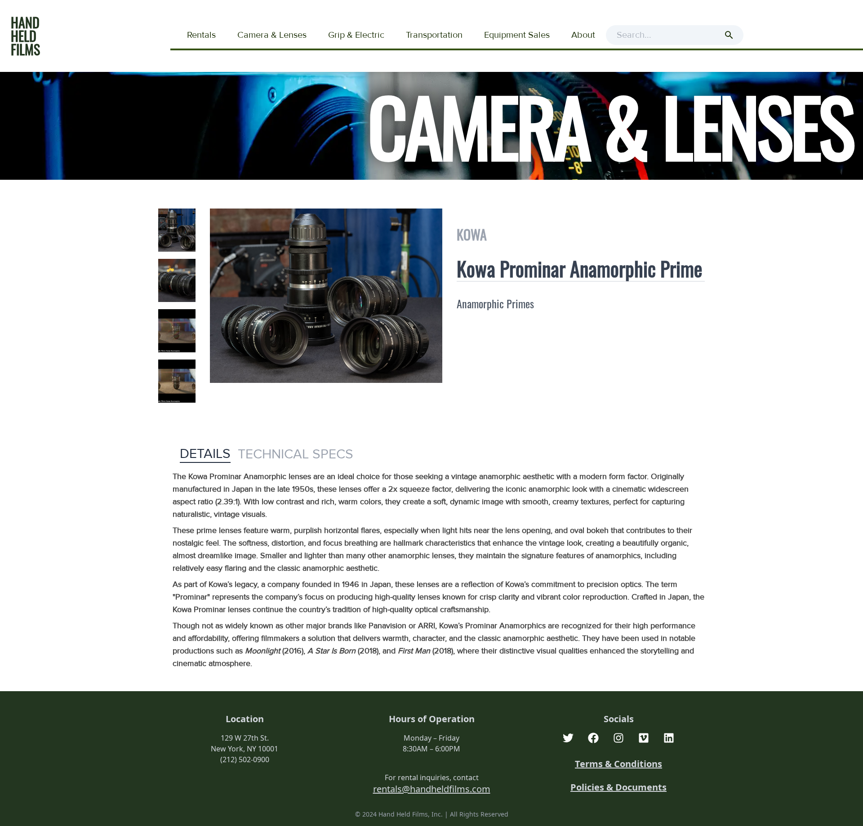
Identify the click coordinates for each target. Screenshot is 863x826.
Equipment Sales (517, 35)
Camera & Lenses (272, 35)
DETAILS (205, 454)
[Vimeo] (643, 738)
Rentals (201, 35)
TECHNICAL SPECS (295, 454)
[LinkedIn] (668, 738)
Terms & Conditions (618, 764)
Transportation (434, 35)
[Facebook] (593, 738)
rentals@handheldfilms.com (431, 789)
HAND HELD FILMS (25, 35)
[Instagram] (618, 738)
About (583, 35)
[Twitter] (568, 738)
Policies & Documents (618, 787)
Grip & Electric (356, 35)
